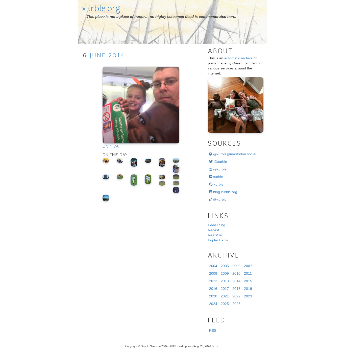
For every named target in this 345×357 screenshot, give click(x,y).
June (98, 56)
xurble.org (101, 9)
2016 (213, 289)
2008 (213, 273)
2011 (248, 273)
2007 (248, 266)
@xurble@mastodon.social (234, 154)
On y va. (111, 147)
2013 (225, 281)
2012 (213, 281)
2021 (225, 296)
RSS (212, 330)
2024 (213, 304)
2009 (225, 273)
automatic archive (238, 58)
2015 (248, 281)
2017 (225, 289)
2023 (248, 296)
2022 (236, 296)
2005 (225, 266)
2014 (117, 56)
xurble (217, 177)
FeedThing (216, 225)
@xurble (220, 162)
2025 (225, 304)
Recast (213, 230)
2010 (236, 273)
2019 (248, 289)
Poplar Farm (218, 240)
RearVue (215, 235)
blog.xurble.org (224, 192)
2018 (236, 289)
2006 (236, 266)
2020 (213, 296)
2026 (236, 304)
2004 (213, 266)
